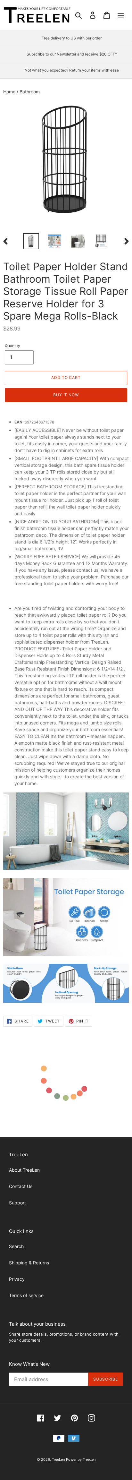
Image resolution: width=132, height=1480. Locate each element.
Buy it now (66, 394)
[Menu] (121, 15)
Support (17, 1202)
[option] (31, 241)
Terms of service (26, 1295)
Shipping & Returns (29, 1262)
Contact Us (20, 1186)
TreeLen (58, 1459)
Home (10, 91)
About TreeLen (24, 1170)
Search (16, 1246)
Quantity (12, 345)
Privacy (17, 1279)
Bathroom (30, 91)
